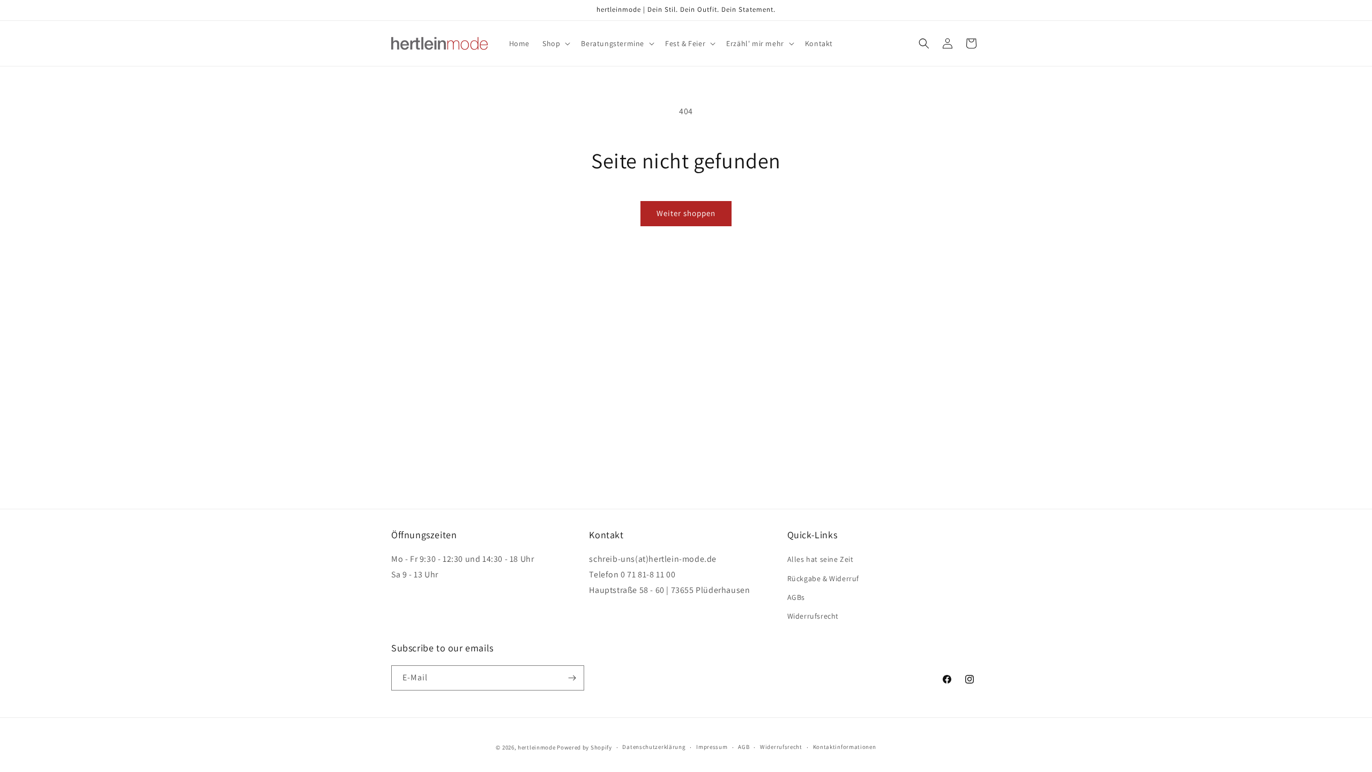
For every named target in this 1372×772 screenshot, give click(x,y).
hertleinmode (536, 747)
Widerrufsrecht (813, 616)
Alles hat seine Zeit (820, 559)
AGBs (796, 597)
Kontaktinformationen (844, 747)
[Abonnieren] (572, 678)
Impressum (711, 747)
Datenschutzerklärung (653, 747)
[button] (555, 43)
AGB (743, 747)
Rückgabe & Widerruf (823, 578)
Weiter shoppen (686, 213)
